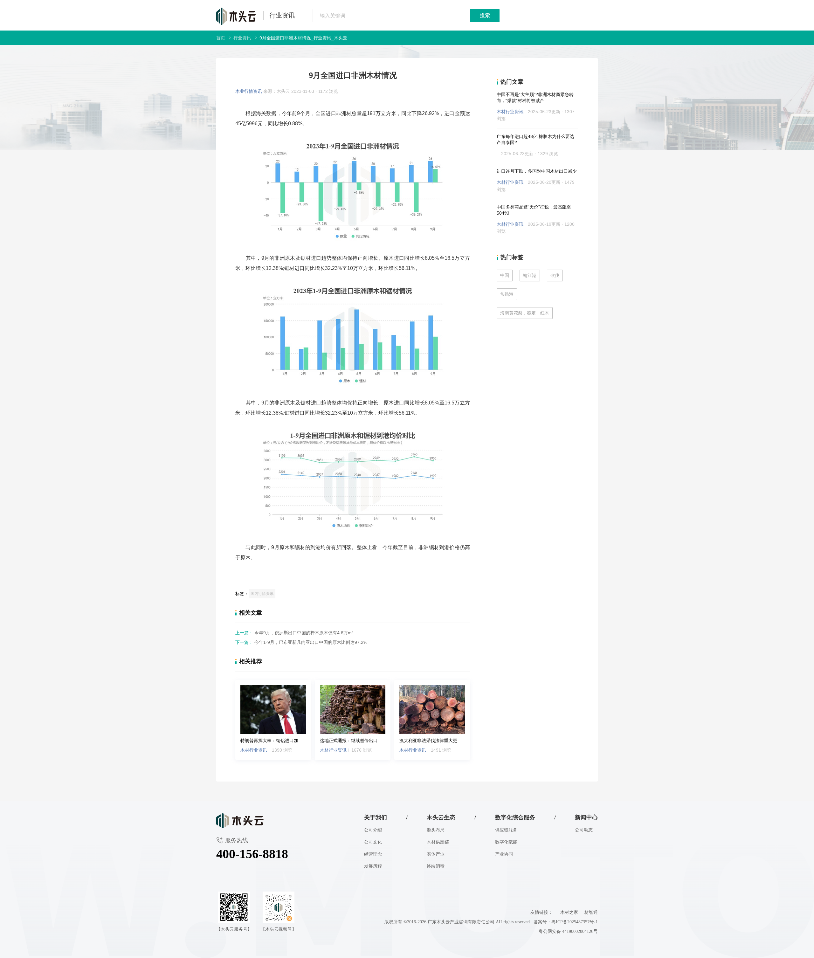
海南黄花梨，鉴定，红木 (524, 312)
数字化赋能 (506, 842)
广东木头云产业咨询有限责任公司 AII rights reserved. (481, 922)
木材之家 (569, 912)
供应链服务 (506, 830)
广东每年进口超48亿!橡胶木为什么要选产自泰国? (535, 139)
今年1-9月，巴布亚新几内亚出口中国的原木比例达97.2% (301, 642)
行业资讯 (282, 15)
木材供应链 (438, 842)
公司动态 (584, 830)
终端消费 (436, 866)
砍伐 (554, 275)
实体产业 (436, 854)
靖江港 (529, 275)
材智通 (591, 912)
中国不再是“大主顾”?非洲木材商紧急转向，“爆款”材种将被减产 (535, 97)
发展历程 (373, 866)
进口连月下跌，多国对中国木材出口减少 (537, 171)
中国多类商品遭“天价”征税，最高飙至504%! (534, 210)
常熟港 (507, 294)
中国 (504, 275)
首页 (220, 38)
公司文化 (373, 842)
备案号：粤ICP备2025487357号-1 (566, 922)
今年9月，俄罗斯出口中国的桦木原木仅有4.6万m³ (294, 632)
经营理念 (373, 854)
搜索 (485, 15)
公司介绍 (373, 830)
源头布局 (436, 830)
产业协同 (504, 854)
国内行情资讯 (262, 593)
